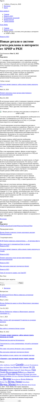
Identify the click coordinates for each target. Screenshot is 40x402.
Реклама (27, 376)
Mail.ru (1, 367)
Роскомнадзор (34, 376)
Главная (6, 14)
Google (20, 364)
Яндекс (7, 378)
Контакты (7, 6)
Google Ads (26, 364)
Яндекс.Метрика (22, 384)
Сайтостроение (9, 21)
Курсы (25, 372)
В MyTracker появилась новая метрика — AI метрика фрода (20, 241)
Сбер (1, 379)
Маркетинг (31, 372)
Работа (16, 376)
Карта (6, 8)
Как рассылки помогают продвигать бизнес (14, 352)
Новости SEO (8, 16)
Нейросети (19, 374)
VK (30, 367)
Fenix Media (4, 25)
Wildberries (10, 370)
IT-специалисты (34, 365)
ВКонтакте (28, 370)
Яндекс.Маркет (8, 384)
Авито (22, 370)
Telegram (25, 367)
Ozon (11, 367)
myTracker (7, 367)
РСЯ (13, 376)
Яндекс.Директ (15, 381)
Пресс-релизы (33, 374)
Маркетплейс (3, 374)
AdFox (1, 365)
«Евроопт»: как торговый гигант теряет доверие (17, 358)
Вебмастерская (9, 19)
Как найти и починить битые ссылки (12, 328)
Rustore (16, 367)
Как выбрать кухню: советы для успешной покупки (17, 355)
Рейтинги (21, 376)
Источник (3, 219)
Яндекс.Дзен (3, 382)
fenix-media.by (4, 11)
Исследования (12, 372)
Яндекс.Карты (25, 382)
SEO (20, 367)
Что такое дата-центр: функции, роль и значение (16, 348)
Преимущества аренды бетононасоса (12, 340)
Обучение (26, 374)
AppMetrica (7, 365)
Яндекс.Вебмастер (27, 379)
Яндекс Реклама (32, 384)
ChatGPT (12, 365)
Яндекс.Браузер (16, 379)
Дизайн (3, 372)
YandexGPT (17, 370)
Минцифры (11, 374)
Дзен (33, 369)
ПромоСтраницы (5, 376)
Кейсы (20, 372)
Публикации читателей (11, 18)
